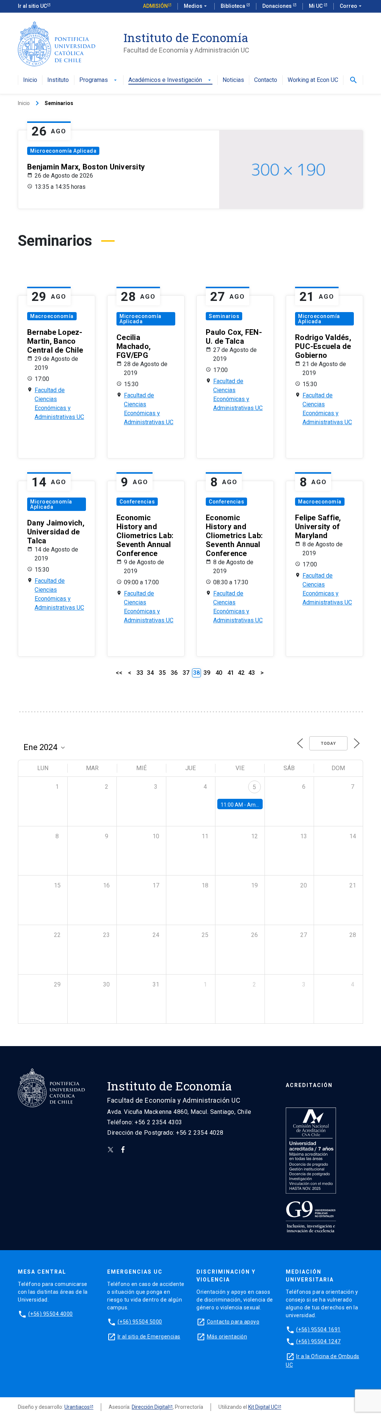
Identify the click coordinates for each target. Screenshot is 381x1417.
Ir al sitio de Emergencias (149, 1337)
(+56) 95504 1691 (318, 1329)
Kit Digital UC (263, 1407)
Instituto (58, 80)
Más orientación (227, 1337)
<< (119, 672)
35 (162, 672)
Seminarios (224, 316)
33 (140, 672)
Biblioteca (233, 6)
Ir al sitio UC (32, 6)
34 (150, 672)
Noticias (233, 80)
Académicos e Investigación (170, 80)
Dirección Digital (150, 1407)
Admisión (155, 6)
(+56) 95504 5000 (140, 1322)
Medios (196, 6)
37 (186, 672)
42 (241, 672)
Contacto (265, 80)
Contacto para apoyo (233, 1322)
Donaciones (277, 6)
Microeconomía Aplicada (63, 151)
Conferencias (137, 502)
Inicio (30, 80)
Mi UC (316, 6)
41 (230, 672)
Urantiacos (77, 1407)
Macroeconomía (52, 316)
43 (251, 672)
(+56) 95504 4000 (50, 1314)
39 (207, 672)
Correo (351, 6)
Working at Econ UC (313, 80)
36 (174, 672)
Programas (98, 80)
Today (328, 743)
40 (218, 672)
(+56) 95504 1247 (318, 1341)
